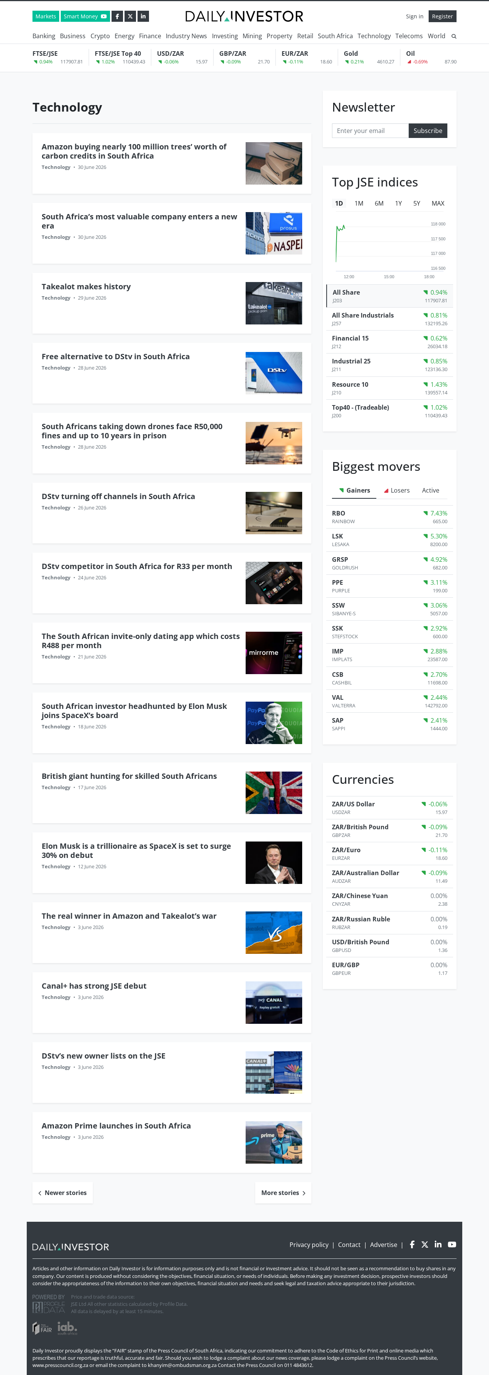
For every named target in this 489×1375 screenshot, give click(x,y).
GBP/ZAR (232, 53)
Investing (225, 36)
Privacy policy (309, 1244)
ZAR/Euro (346, 850)
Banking (43, 36)
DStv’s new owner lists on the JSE (103, 1056)
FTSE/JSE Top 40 (118, 53)
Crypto (100, 36)
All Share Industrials (363, 315)
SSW (338, 605)
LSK (337, 536)
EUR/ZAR (295, 53)
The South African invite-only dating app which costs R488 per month (141, 640)
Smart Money (81, 16)
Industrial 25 (351, 361)
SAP (337, 720)
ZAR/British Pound (360, 827)
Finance (150, 36)
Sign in (415, 16)
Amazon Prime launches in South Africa (116, 1125)
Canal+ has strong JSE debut (94, 986)
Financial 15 (350, 338)
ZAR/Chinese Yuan (360, 896)
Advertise (383, 1244)
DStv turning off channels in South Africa (118, 496)
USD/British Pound (360, 942)
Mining (252, 36)
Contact (349, 1244)
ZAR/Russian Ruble (361, 919)
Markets (46, 16)
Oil (410, 53)
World (436, 36)
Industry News (186, 36)
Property (279, 36)
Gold (351, 53)
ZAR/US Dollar (353, 804)
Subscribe (428, 130)
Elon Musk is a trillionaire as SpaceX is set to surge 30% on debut (136, 850)
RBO (338, 513)
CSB (337, 674)
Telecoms (409, 36)
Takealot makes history (86, 286)
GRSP (340, 559)
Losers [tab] (399, 490)
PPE (337, 582)
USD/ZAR (170, 53)
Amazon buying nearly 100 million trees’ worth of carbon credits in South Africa (134, 151)
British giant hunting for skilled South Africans (129, 776)
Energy (124, 36)
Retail (305, 36)
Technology (374, 36)
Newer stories (65, 1193)
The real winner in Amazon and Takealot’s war (129, 916)
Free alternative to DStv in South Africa (116, 356)
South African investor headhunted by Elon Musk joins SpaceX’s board (134, 710)
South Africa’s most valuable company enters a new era (139, 221)
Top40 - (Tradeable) (360, 407)
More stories (281, 1193)
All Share (346, 292)
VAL (337, 697)
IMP (337, 651)
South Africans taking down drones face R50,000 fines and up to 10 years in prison (132, 431)
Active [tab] (430, 490)
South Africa (335, 36)
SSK (337, 628)
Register (442, 16)
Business (73, 36)
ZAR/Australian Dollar (365, 873)
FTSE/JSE (45, 53)
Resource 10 (350, 384)
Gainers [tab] (357, 490)
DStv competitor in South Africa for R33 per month (137, 566)
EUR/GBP (345, 965)
